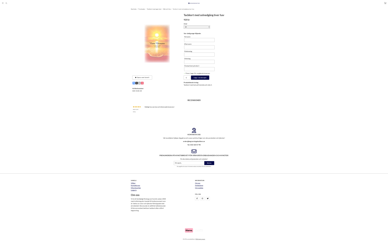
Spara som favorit (142, 77)
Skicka (209, 163)
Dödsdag (187, 58)
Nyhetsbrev (199, 185)
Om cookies (199, 188)
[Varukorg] (385, 3)
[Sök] (6, 3)
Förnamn (187, 37)
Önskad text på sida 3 (191, 66)
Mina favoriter (136, 188)
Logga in (134, 190)
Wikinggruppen (200, 239)
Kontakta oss (135, 185)
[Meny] (3, 3)
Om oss (197, 183)
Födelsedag (188, 51)
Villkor (133, 183)
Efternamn (188, 44)
